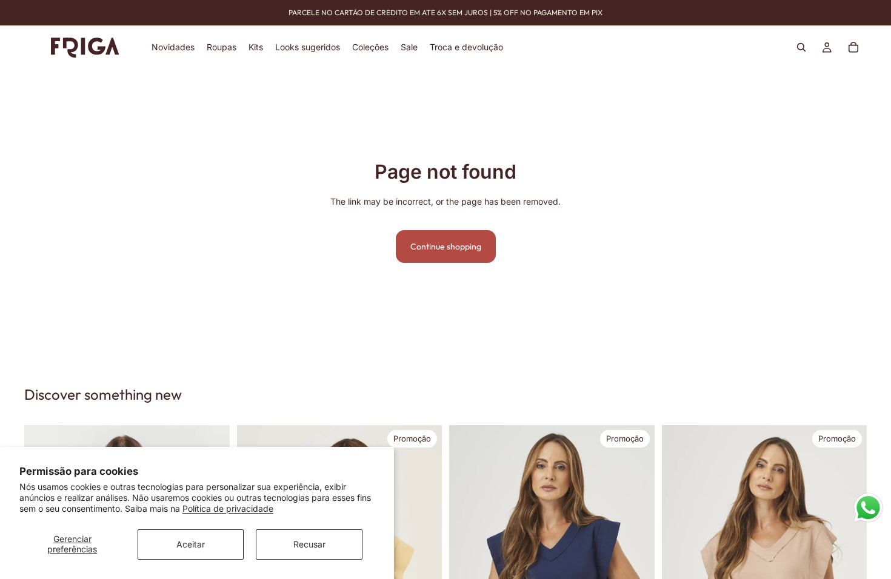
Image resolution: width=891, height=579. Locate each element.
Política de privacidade (227, 508)
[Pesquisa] (801, 47)
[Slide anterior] (467, 558)
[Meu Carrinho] (853, 47)
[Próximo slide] (423, 557)
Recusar (309, 544)
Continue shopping (445, 246)
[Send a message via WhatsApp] (868, 507)
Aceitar (190, 544)
